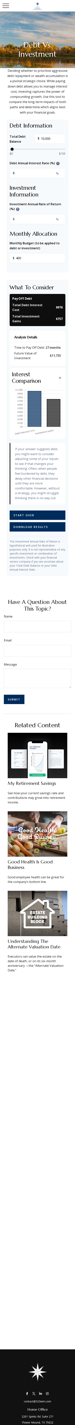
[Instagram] (47, 1393)
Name (8, 616)
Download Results (30, 527)
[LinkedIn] (40, 1393)
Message (10, 664)
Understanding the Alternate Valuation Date (34, 944)
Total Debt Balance (24, 139)
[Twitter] (33, 1393)
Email (8, 640)
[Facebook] (27, 1393)
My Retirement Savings (32, 783)
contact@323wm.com (37, 1401)
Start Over (23, 515)
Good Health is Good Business (30, 864)
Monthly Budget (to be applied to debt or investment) (34, 245)
